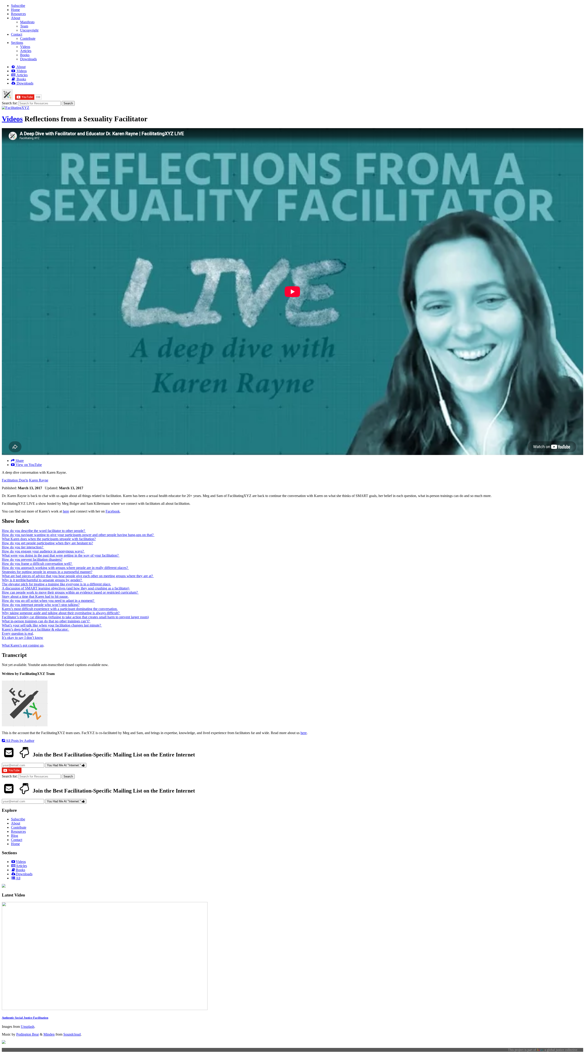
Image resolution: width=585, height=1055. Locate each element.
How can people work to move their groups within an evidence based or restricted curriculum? (70, 592)
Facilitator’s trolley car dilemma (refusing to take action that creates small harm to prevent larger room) (75, 617)
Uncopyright (29, 30)
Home (15, 10)
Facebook (113, 511)
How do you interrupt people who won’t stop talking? (41, 605)
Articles (25, 51)
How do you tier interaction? (23, 547)
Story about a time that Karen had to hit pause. (35, 596)
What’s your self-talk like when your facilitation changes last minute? (52, 625)
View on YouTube (28, 465)
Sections (17, 43)
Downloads (28, 59)
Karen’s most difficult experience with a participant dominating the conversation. (60, 609)
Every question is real (17, 633)
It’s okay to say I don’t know (22, 638)
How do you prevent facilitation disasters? (32, 559)
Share (19, 461)
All (18, 878)
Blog (14, 836)
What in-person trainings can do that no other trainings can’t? (46, 621)
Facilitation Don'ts (15, 480)
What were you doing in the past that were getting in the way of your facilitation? (61, 555)
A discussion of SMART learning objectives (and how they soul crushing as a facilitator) (66, 588)
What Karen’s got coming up (22, 645)
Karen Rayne (38, 480)
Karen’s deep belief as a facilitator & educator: (35, 629)
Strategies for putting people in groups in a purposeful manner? (47, 572)
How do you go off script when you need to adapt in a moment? (48, 601)
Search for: (10, 103)
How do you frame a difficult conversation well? (37, 564)
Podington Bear (27, 1034)
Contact (16, 34)
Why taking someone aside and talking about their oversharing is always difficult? (61, 613)
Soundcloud (72, 1034)
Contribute (27, 38)
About (15, 18)
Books (24, 55)
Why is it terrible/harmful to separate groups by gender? (42, 580)
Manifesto (27, 22)
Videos (25, 47)
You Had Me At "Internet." (64, 765)
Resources (18, 14)
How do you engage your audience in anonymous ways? (43, 551)
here (66, 511)
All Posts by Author (19, 741)
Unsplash (27, 1027)
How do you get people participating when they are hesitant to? (47, 543)
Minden (49, 1034)
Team (24, 26)
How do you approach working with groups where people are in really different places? (65, 568)
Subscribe (18, 6)
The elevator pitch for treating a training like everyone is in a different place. (56, 584)
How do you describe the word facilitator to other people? (44, 531)
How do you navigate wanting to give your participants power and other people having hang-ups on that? (78, 535)
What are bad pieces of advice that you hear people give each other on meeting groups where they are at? (78, 576)
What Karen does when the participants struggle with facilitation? (49, 539)
